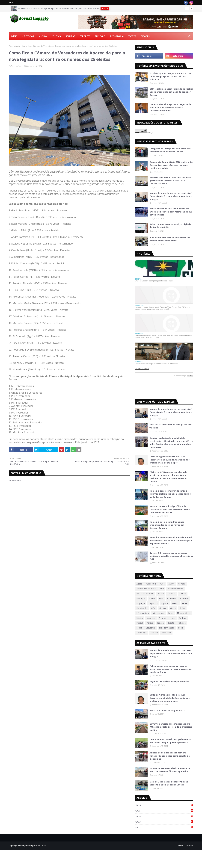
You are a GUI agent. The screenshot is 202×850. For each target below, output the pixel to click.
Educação (184, 598)
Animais (181, 583)
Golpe (182, 608)
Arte (162, 588)
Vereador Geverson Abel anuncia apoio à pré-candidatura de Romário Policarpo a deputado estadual (170, 540)
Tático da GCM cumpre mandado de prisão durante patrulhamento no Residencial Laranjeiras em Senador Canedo (168, 477)
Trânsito (154, 632)
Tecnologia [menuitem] (117, 36)
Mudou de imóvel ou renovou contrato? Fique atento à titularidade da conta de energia (170, 196)
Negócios (151, 618)
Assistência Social (175, 588)
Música (140, 618)
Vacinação (166, 632)
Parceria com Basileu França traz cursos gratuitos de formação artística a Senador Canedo (170, 180)
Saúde (139, 627)
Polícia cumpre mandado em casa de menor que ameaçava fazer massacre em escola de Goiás (170, 668)
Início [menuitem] (14, 36)
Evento (175, 603)
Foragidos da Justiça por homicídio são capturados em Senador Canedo (170, 150)
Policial (140, 623)
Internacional (158, 613)
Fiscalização (142, 608)
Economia (171, 598)
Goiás (172, 608)
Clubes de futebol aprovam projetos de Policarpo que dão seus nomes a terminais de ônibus (170, 107)
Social (181, 627)
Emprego (141, 603)
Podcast (182, 618)
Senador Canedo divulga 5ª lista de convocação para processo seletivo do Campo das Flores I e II (169, 509)
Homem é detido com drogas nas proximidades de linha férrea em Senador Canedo (166, 524)
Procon (160, 623)
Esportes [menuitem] (85, 36)
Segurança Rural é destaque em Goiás (169, 681)
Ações (139, 583)
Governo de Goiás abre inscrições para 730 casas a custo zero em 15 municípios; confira (170, 726)
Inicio (11, 2)
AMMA (171, 583)
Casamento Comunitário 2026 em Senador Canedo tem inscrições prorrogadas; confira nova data (171, 165)
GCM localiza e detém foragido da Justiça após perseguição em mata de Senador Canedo (171, 91)
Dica (161, 598)
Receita (171, 623)
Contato (189, 845)
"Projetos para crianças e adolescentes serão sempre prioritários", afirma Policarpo (170, 76)
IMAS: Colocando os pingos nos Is (167, 710)
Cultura (182, 593)
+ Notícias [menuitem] (28, 36)
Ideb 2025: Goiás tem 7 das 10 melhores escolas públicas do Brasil (169, 239)
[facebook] (186, 3)
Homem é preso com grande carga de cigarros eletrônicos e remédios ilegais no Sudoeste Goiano (170, 493)
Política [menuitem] (56, 36)
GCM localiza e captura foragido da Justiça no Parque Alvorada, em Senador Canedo (58, 8)
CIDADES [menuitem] (145, 36)
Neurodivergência (167, 618)
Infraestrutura (143, 613)
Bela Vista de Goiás (145, 593)
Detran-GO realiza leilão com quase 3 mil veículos (170, 426)
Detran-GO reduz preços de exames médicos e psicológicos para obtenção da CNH (171, 556)
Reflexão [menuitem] (100, 36)
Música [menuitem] (43, 36)
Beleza (161, 593)
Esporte (164, 603)
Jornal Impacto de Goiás (35, 845)
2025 (164, 810)
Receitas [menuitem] (70, 36)
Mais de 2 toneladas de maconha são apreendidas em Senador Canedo (168, 783)
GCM (153, 608)
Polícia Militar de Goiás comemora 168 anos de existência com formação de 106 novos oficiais (170, 211)
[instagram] (191, 3)
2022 (164, 827)
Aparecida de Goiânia (146, 588)
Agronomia (151, 583)
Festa (184, 603)
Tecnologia (141, 632)
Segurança (150, 627)
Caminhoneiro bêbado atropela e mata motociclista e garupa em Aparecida (170, 741)
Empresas (153, 603)
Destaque (141, 598)
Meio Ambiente (184, 613)
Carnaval (171, 593)
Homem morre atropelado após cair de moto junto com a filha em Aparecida (169, 770)
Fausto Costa (17, 66)
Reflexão (182, 623)
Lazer (170, 613)
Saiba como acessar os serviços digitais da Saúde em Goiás (170, 226)
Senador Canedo (166, 627)
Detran (152, 598)
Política (150, 623)
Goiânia (162, 608)
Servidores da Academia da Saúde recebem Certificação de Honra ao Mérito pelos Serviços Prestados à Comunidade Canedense (171, 443)
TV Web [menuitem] (132, 36)
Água (162, 583)
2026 (164, 805)
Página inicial (14, 46)
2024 (164, 816)
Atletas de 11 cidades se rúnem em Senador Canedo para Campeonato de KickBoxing (169, 755)
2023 (164, 821)
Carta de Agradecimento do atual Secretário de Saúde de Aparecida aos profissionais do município (169, 459)
